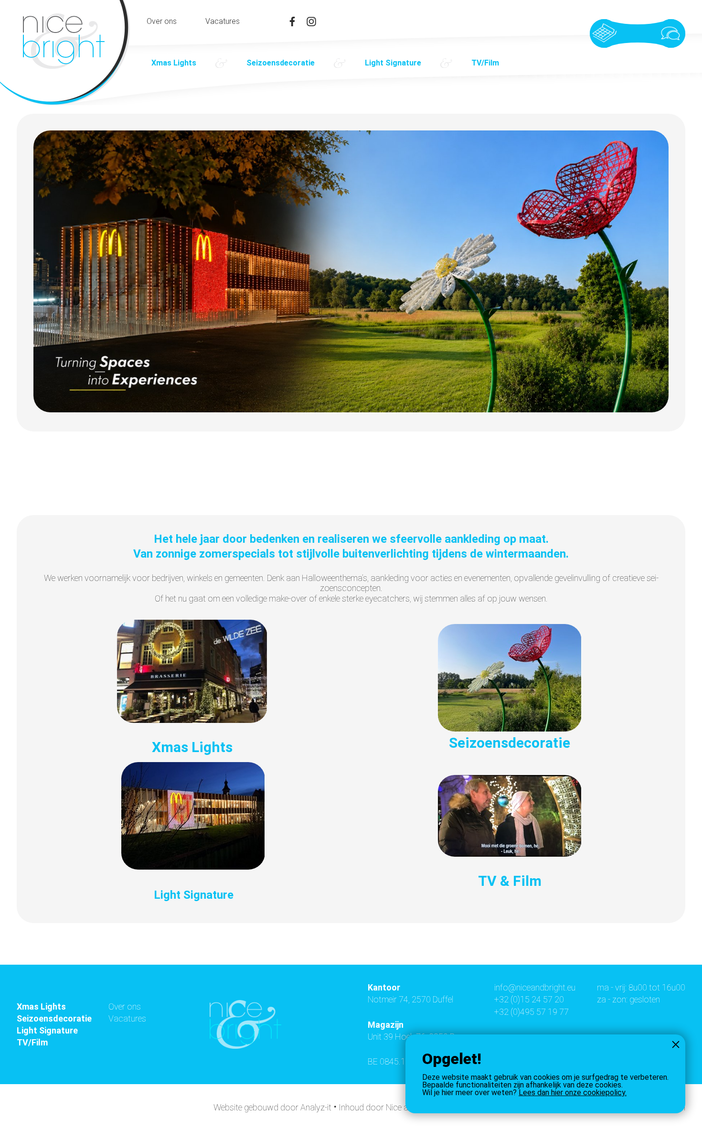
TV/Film (485, 62)
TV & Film (510, 880)
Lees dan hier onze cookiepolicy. (573, 1092)
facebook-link (292, 21)
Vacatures (222, 21)
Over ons (162, 21)
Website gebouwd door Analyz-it (273, 1107)
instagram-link (311, 21)
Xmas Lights (173, 62)
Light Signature (393, 62)
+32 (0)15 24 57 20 (529, 999)
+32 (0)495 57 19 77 (531, 1012)
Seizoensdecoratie (280, 62)
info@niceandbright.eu (534, 987)
